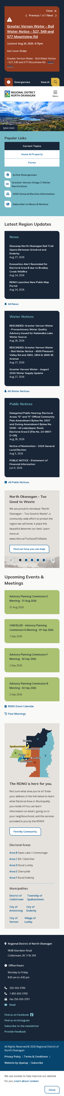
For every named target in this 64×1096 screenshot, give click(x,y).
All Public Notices (18, 482)
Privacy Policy (13, 1056)
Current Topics (32, 146)
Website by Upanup (16, 1062)
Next (50, 15)
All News (13, 304)
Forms (32, 162)
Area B (13, 852)
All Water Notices (19, 391)
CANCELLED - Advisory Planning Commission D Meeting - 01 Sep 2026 (31, 627)
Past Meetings (17, 713)
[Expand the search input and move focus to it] (55, 82)
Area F (13, 877)
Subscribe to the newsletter (22, 1026)
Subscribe (37, 1062)
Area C (13, 859)
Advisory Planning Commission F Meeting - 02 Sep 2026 (28, 657)
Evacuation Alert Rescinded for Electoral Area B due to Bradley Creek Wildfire (28, 267)
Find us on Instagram (17, 1020)
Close (52, 1089)
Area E (13, 871)
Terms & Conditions (36, 1056)
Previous (34, 15)
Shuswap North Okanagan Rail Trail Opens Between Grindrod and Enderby (31, 249)
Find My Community (25, 831)
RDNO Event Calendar (21, 706)
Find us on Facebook (17, 1014)
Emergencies (22, 82)
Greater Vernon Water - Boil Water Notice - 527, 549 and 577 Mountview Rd (30, 31)
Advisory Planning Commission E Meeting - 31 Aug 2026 (28, 598)
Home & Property (32, 154)
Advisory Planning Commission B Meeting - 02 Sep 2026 (28, 686)
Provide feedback (15, 1031)
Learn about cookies (26, 1081)
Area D (13, 865)
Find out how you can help (29, 548)
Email (12, 1004)
